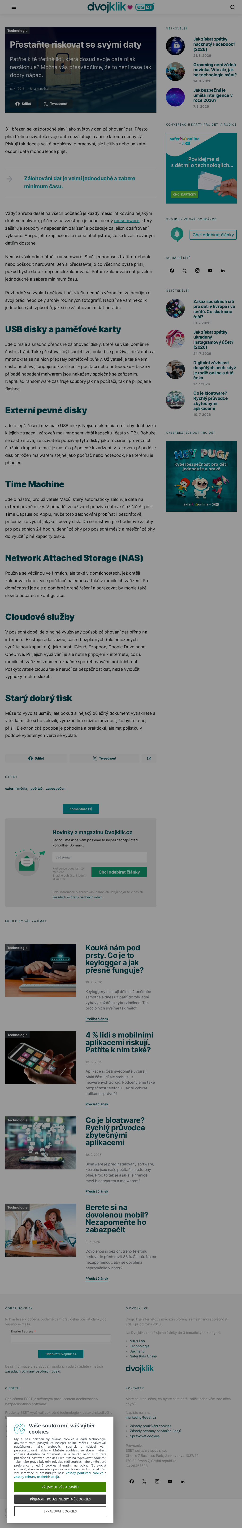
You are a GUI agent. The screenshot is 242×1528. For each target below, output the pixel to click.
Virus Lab (137, 1341)
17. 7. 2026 (201, 384)
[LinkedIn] (223, 270)
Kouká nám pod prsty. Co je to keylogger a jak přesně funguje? (115, 959)
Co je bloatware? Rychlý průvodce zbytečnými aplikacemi (115, 1131)
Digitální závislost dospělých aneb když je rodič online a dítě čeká (214, 370)
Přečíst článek (97, 1019)
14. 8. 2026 (202, 81)
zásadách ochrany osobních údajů (77, 897)
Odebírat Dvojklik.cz (60, 1354)
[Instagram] (197, 270)
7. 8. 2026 (201, 106)
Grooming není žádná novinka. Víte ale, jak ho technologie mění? (215, 69)
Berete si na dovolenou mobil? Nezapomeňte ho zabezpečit (117, 1218)
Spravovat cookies (145, 1436)
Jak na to (137, 1351)
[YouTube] (210, 270)
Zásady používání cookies (150, 1426)
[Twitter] (185, 270)
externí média (16, 788)
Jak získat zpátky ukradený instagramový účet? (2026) (213, 340)
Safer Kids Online (143, 1356)
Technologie (17, 31)
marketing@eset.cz (141, 1417)
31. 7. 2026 (201, 323)
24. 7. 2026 (202, 353)
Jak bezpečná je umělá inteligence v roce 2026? (213, 95)
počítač (36, 788)
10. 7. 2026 (202, 415)
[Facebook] (172, 270)
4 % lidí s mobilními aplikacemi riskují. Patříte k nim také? (119, 1042)
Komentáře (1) (80, 809)
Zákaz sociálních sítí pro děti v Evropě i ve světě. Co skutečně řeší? (214, 309)
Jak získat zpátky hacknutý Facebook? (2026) (214, 44)
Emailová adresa (22, 1331)
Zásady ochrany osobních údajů (155, 1431)
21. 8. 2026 (202, 55)
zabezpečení (56, 788)
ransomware (126, 220)
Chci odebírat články (119, 872)
